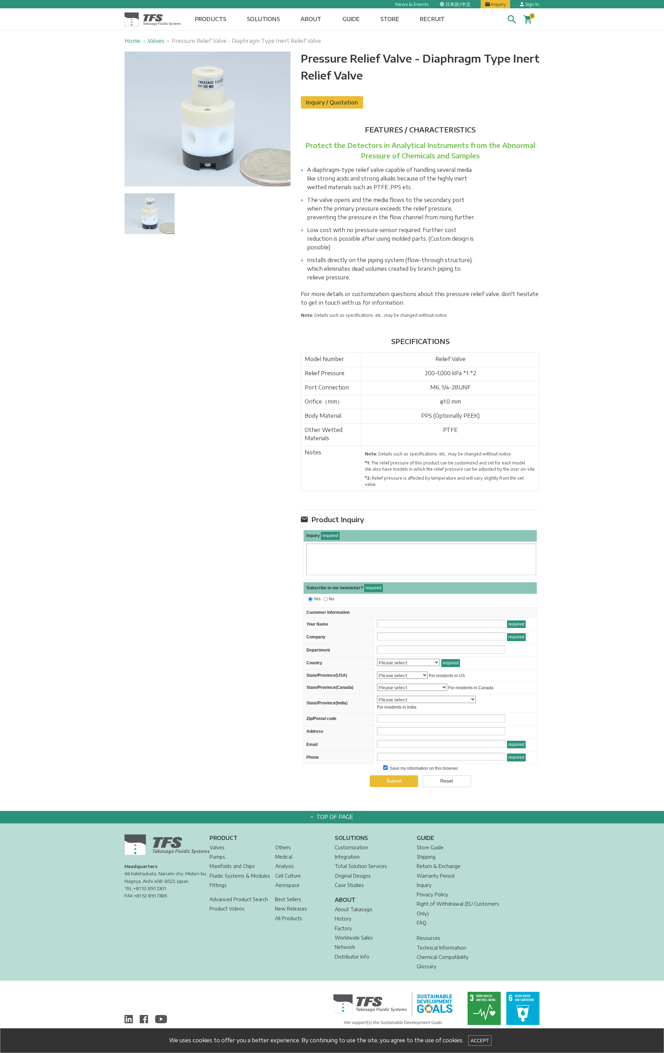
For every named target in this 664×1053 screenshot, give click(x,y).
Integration (347, 857)
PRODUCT (224, 837)
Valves (156, 40)
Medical (283, 857)
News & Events (411, 4)
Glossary (426, 966)
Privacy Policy (432, 894)
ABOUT (311, 19)
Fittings (218, 885)
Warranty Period (435, 876)
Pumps (217, 857)
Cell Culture (288, 876)
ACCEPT (480, 1040)
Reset (446, 781)
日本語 (452, 4)
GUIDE (351, 19)
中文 (466, 4)
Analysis (284, 866)
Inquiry (498, 4)
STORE (389, 19)
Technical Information (441, 948)
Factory (343, 928)
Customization (351, 847)
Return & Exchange (438, 866)
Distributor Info (352, 957)
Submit (394, 781)
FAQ (421, 923)
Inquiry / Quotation (332, 102)
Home (132, 40)
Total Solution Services (361, 866)
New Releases (291, 909)
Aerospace (287, 885)
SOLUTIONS (263, 19)
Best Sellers (288, 899)
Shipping (426, 857)
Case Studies (349, 885)
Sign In (532, 4)
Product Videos (227, 909)
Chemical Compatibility (443, 957)
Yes (317, 599)
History (343, 919)
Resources (428, 938)
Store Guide (430, 847)
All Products (288, 918)
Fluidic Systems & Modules (240, 876)
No (331, 599)
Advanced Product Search (239, 899)
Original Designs (353, 876)
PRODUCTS (210, 19)
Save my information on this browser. (424, 768)
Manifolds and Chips (232, 866)
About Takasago (353, 909)
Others (283, 847)
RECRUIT (432, 19)
